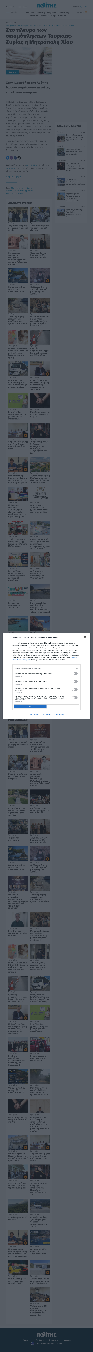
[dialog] (46, 676)
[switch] (75, 673)
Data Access (46, 714)
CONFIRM (30, 706)
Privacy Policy (59, 714)
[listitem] (46, 668)
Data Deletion (34, 714)
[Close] (86, 638)
